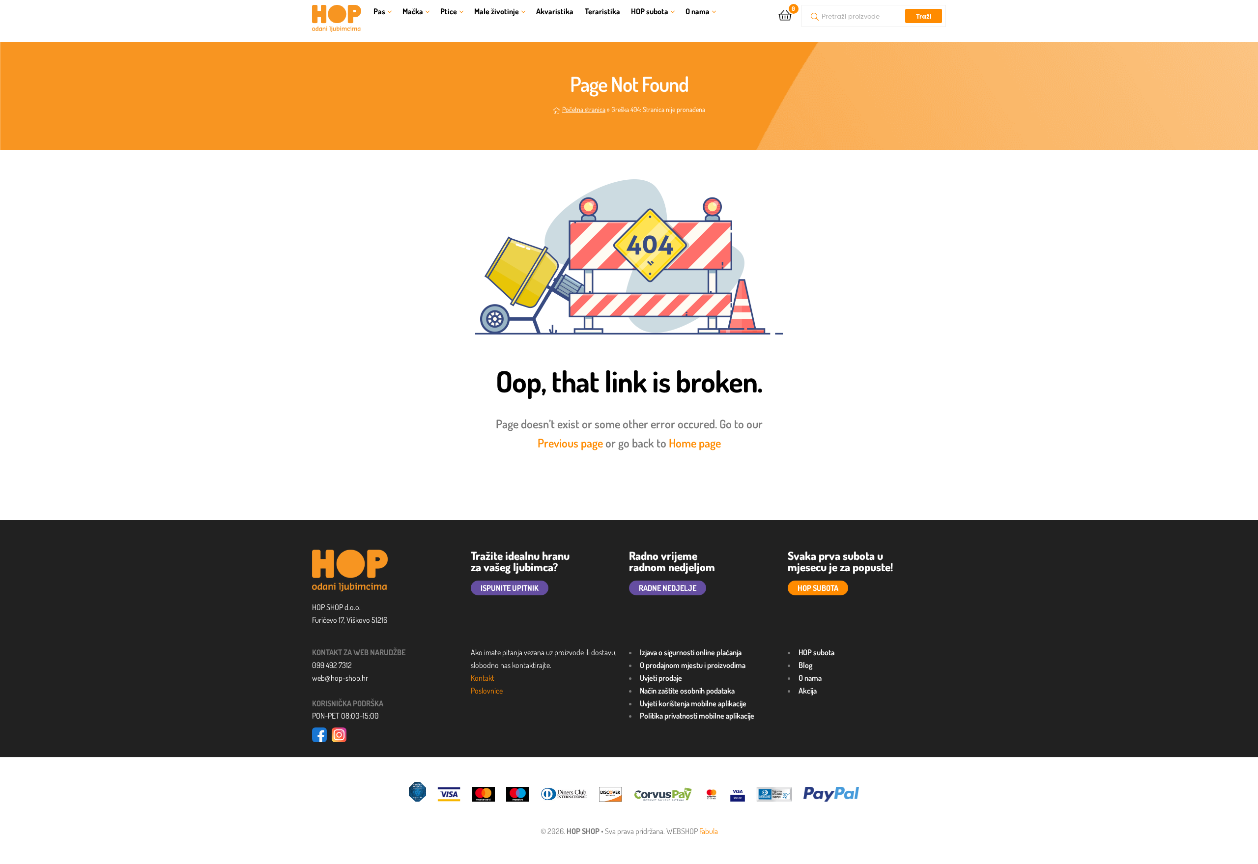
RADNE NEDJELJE (667, 588)
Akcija (808, 691)
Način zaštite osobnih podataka (687, 691)
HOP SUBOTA (818, 588)
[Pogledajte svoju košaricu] (785, 14)
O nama (698, 11)
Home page (695, 442)
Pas (379, 11)
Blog (805, 665)
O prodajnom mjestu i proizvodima (692, 665)
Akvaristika (554, 11)
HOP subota (649, 11)
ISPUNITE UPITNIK (510, 588)
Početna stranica (583, 109)
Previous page (570, 442)
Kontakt (482, 678)
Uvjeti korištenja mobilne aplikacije (693, 703)
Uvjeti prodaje (661, 678)
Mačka (412, 11)
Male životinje (496, 11)
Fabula (708, 831)
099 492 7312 (332, 665)
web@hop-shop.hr (340, 678)
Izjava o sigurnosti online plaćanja (691, 652)
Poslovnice (487, 691)
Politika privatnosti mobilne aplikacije (697, 716)
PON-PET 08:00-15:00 (345, 716)
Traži (923, 16)
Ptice (448, 11)
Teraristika (602, 11)
